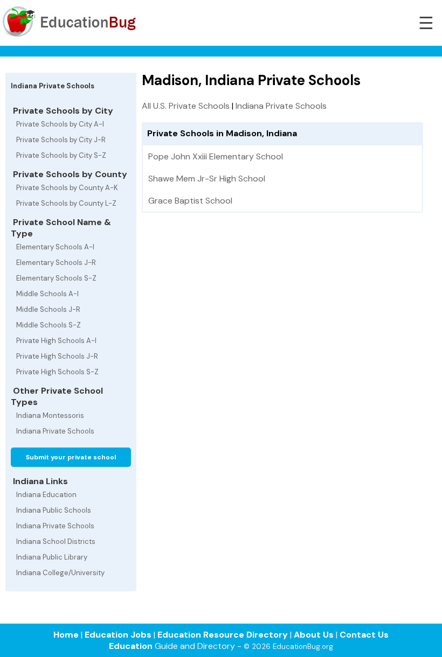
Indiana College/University (60, 572)
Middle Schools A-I (47, 293)
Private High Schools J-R (57, 356)
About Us (314, 634)
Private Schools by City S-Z (61, 155)
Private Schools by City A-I (60, 124)
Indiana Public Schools (53, 510)
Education (131, 646)
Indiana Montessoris (50, 415)
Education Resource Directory (222, 634)
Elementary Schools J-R (56, 262)
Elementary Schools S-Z (56, 278)
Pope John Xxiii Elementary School (215, 156)
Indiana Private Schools (55, 431)
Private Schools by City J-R (61, 139)
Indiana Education (46, 494)
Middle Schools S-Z (48, 325)
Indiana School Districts (55, 541)
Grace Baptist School (190, 200)
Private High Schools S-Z (57, 371)
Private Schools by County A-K (67, 187)
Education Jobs (118, 634)
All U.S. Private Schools (186, 105)
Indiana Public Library (51, 557)
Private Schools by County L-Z (66, 203)
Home (66, 634)
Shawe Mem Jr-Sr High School (206, 178)
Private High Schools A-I (56, 340)
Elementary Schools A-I (55, 246)
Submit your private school (71, 457)
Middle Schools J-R (48, 309)
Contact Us (364, 634)
